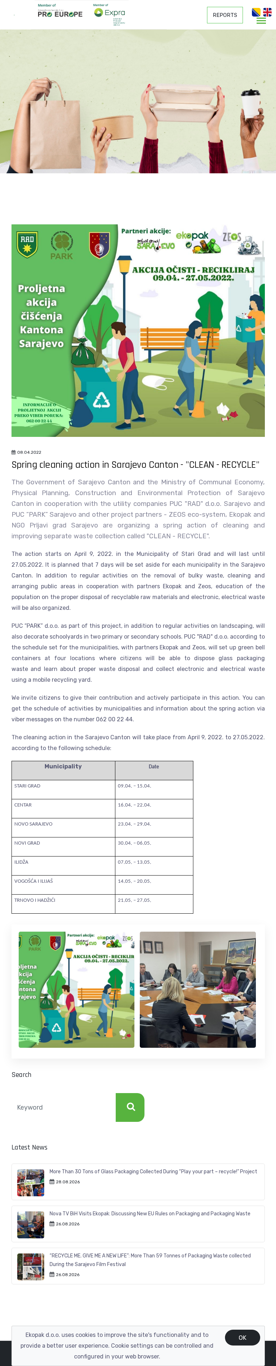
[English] (267, 12)
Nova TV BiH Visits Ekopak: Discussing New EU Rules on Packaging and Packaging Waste (150, 1214)
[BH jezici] (256, 12)
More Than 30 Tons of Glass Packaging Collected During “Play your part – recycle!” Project (153, 1172)
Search (130, 1107)
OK (243, 1337)
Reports (225, 15)
